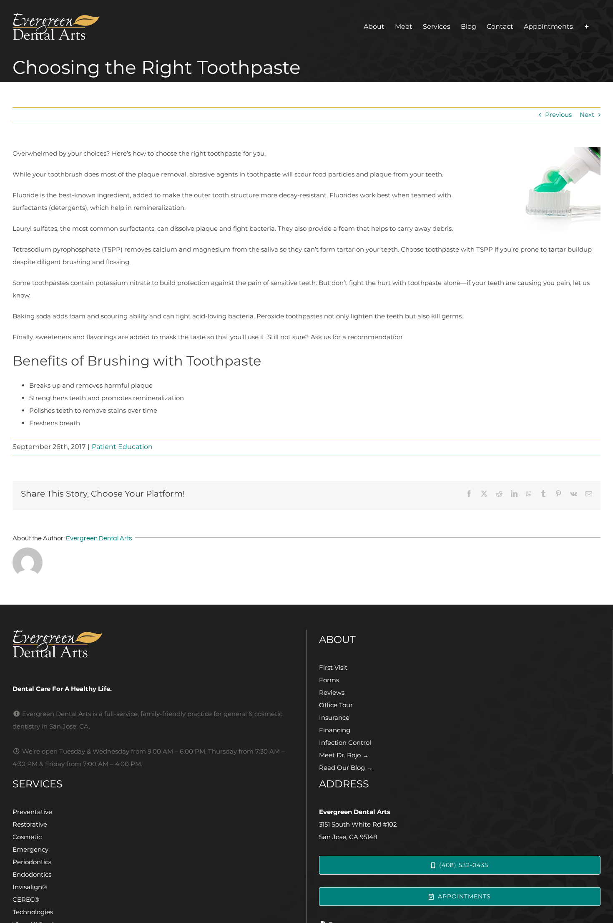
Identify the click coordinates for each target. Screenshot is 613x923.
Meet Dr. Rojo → (344, 755)
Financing (334, 730)
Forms (329, 680)
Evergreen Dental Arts (99, 538)
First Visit (333, 667)
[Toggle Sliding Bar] (586, 26)
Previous (558, 115)
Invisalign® (30, 887)
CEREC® (26, 899)
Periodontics (32, 862)
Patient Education (122, 447)
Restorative (30, 824)
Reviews (331, 692)
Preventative (32, 812)
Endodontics (32, 874)
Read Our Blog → (346, 768)
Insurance (334, 717)
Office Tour (336, 705)
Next (587, 115)
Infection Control (345, 742)
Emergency (30, 849)
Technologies (33, 912)
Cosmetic (27, 837)
